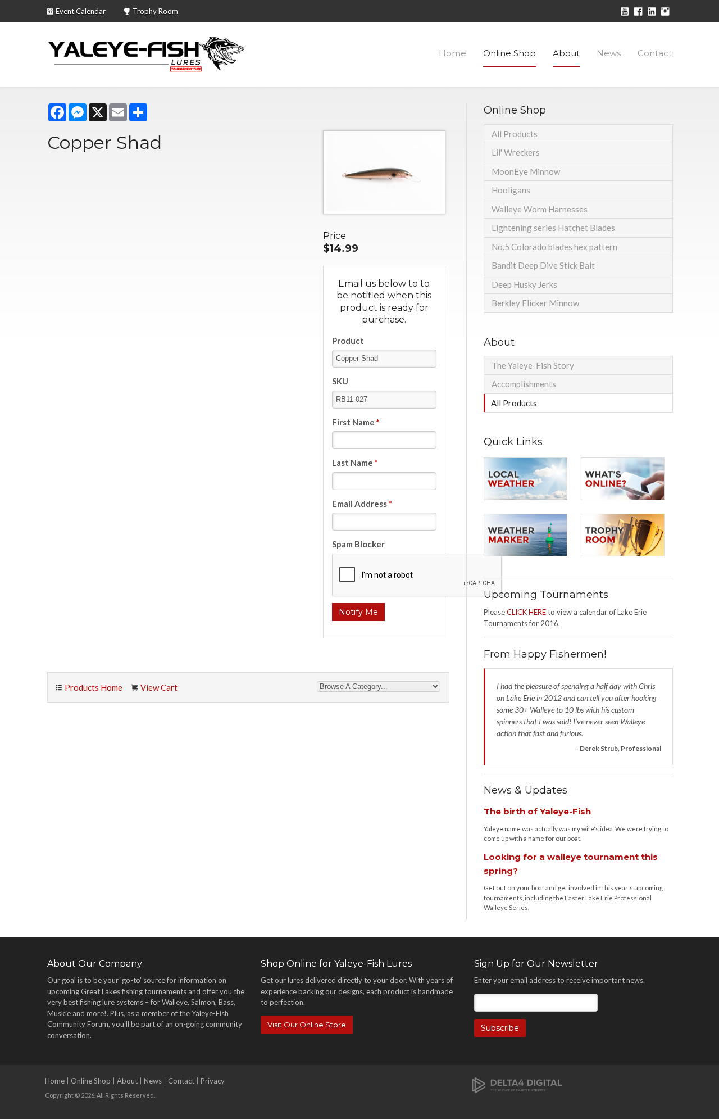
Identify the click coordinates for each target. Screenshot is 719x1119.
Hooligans (511, 190)
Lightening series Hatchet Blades (553, 228)
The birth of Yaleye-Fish (537, 811)
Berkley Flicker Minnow (535, 303)
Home (452, 53)
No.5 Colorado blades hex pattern (554, 247)
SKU (340, 381)
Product (348, 341)
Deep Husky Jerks (524, 284)
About (566, 53)
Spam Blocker (358, 544)
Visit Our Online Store (306, 1024)
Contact (655, 53)
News (609, 53)
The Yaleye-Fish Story (533, 365)
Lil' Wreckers (516, 152)
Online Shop (509, 53)
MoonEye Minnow (526, 171)
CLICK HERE (526, 612)
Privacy (213, 1080)
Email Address (362, 504)
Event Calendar (81, 11)
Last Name (355, 462)
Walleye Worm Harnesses (540, 209)
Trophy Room (155, 11)
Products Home (93, 687)
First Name (356, 422)
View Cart (159, 687)
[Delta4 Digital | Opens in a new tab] (517, 1084)
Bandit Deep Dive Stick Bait (543, 265)
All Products (515, 134)
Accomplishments (524, 384)
